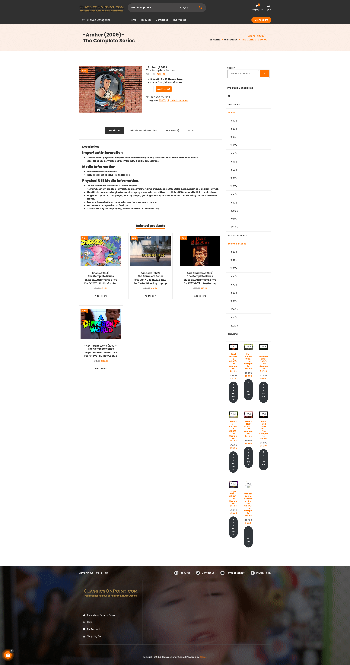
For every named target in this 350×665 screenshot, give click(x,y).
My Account (261, 19)
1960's (234, 178)
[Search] (264, 73)
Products (185, 572)
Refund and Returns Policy (101, 615)
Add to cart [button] (101, 296)
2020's (234, 227)
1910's (233, 137)
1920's (234, 145)
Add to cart (163, 89)
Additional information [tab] (143, 130)
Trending (233, 334)
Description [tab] (114, 130)
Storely (203, 657)
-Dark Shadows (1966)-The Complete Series (200, 274)
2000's (162, 100)
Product (232, 39)
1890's (234, 120)
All (168, 100)
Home (216, 39)
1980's (234, 194)
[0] (8, 655)
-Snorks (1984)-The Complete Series (101, 274)
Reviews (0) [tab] (172, 130)
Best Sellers (234, 104)
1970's (234, 186)
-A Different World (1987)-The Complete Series (100, 347)
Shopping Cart (95, 636)
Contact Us (208, 572)
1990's (234, 202)
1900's (234, 129)
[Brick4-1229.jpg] (110, 89)
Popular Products (237, 235)
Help (89, 622)
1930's (234, 153)
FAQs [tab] (190, 130)
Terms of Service (235, 572)
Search (231, 67)
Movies (232, 112)
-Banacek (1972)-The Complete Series (150, 274)
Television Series (179, 100)
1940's (234, 161)
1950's (234, 170)
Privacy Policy (263, 572)
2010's (234, 219)
